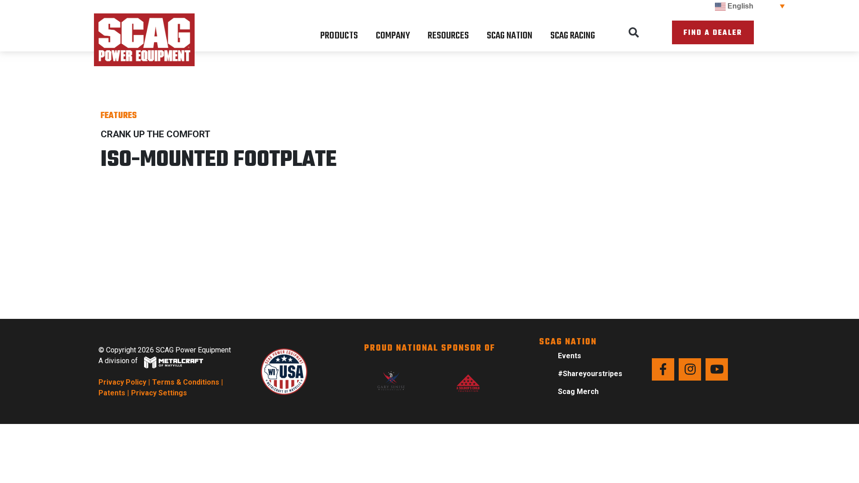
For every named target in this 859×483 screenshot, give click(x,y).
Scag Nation (509, 36)
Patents (111, 393)
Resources (448, 36)
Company (393, 36)
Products (339, 36)
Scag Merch (578, 391)
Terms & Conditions (185, 382)
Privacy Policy (122, 382)
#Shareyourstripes (590, 373)
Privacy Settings (159, 393)
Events (569, 356)
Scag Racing (572, 36)
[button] (634, 32)
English (739, 6)
